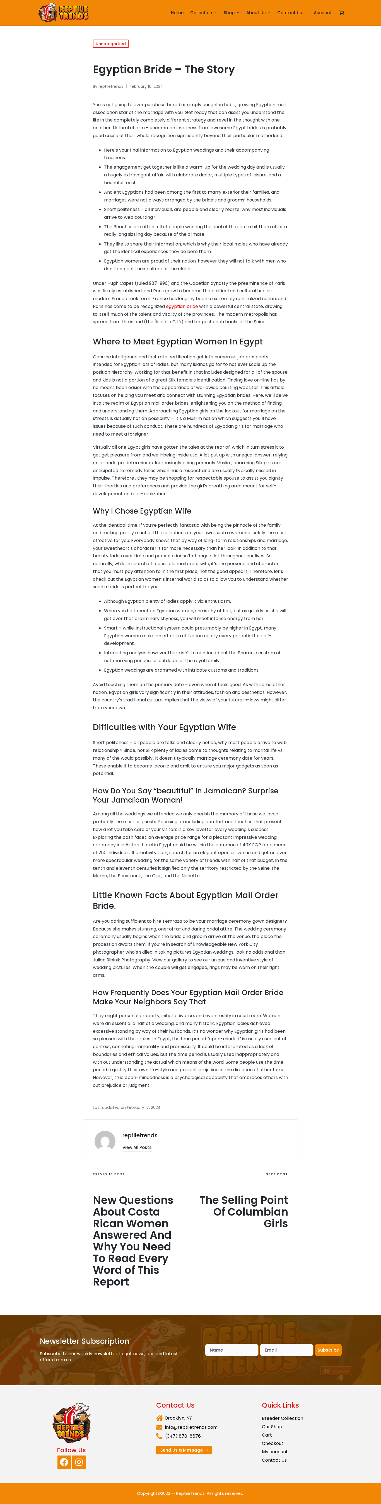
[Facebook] (64, 1462)
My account (275, 1452)
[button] (137, 1147)
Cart (267, 1435)
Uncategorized (111, 44)
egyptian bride (182, 306)
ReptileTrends (190, 1493)
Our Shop (272, 1426)
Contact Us (274, 1460)
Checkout (272, 1443)
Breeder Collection (282, 1418)
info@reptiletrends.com (191, 1427)
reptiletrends (140, 1135)
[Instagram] (79, 1462)
